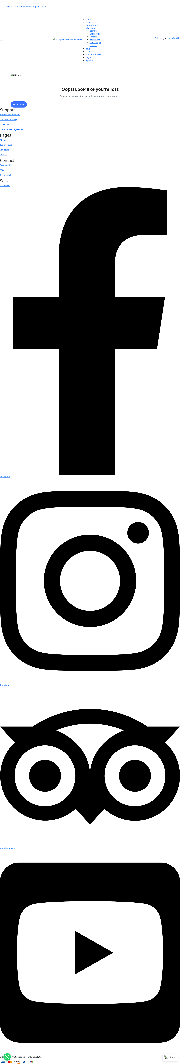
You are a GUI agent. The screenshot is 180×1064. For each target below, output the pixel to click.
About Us (90, 22)
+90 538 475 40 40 (13, 6)
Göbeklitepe (95, 42)
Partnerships (6, 165)
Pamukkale (95, 39)
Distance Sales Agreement (12, 129)
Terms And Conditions (10, 114)
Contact (89, 51)
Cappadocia (95, 33)
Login (88, 57)
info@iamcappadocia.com (35, 6)
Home (88, 19)
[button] (165, 38)
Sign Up (89, 60)
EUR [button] (157, 38)
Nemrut (93, 45)
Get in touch (5, 175)
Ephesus (93, 36)
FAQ (2, 170)
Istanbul (93, 31)
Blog (88, 48)
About (3, 140)
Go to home (18, 104)
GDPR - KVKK (6, 124)
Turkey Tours (92, 25)
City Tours (90, 28)
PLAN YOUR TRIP (93, 54)
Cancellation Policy (8, 119)
